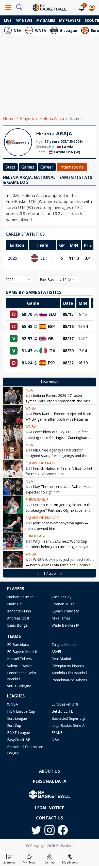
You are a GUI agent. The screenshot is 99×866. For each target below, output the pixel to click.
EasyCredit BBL (19, 739)
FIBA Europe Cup (21, 711)
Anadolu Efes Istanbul (69, 672)
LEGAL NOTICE (49, 808)
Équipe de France (42, 463)
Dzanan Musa (63, 604)
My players (70, 20)
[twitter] (36, 830)
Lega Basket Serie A (68, 725)
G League (68, 30)
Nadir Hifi (14, 604)
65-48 (27, 326)
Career (46, 167)
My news (23, 20)
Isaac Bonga (17, 625)
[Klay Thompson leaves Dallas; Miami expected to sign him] (13, 487)
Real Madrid (61, 658)
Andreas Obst (18, 618)
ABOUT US (49, 771)
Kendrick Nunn (19, 611)
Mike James (61, 618)
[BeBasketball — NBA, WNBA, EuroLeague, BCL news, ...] (49, 7)
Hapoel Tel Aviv (19, 658)
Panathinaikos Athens (69, 679)
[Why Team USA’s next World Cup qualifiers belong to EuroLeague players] (13, 541)
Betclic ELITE (62, 711)
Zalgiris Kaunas (64, 644)
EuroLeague (36, 499)
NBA (17, 30)
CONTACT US (49, 818)
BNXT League (18, 732)
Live (7, 20)
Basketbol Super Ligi (68, 718)
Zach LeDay (61, 596)
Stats (10, 167)
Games (27, 167)
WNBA (40, 30)
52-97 (27, 338)
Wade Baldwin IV (65, 625)
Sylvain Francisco (65, 611)
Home (8, 118)
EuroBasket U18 (65, 704)
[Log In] (92, 7)
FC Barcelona (18, 644)
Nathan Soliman (20, 596)
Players (27, 118)
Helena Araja (52, 118)
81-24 (27, 363)
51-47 (27, 351)
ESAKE (57, 732)
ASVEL (57, 651)
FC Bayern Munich (22, 651)
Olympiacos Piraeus (68, 665)
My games (45, 20)
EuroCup (14, 725)
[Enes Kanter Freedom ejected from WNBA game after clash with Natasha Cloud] (13, 414)
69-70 (27, 314)
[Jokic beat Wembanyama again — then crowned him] (13, 523)
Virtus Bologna (19, 686)
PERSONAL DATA (49, 781)
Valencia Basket (20, 665)
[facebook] (63, 830)
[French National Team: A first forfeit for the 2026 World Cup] (13, 468)
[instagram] (49, 830)
